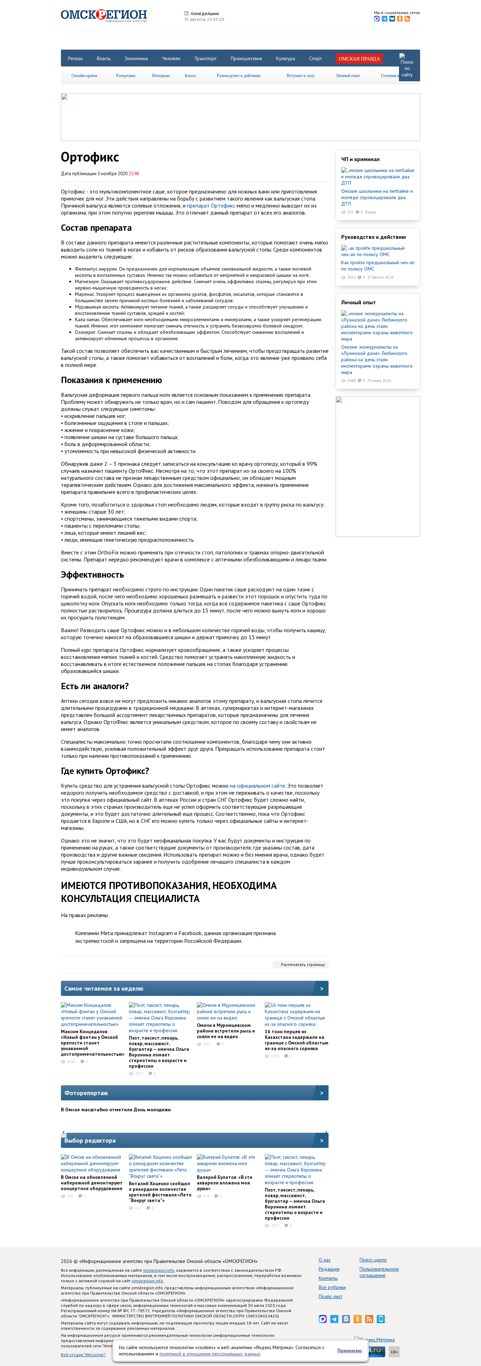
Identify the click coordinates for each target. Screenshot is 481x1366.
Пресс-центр (373, 1260)
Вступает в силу (301, 75)
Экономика (136, 58)
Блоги (190, 75)
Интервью (161, 75)
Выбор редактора (89, 1140)
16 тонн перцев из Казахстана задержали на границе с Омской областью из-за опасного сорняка (296, 1039)
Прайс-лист (330, 1296)
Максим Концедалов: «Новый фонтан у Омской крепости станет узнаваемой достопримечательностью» (93, 1042)
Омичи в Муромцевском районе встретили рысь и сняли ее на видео (226, 1031)
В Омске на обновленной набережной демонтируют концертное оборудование (92, 1183)
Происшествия (246, 58)
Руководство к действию (239, 75)
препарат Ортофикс (211, 205)
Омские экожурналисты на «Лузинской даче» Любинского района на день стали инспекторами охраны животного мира (377, 359)
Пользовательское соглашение (379, 1272)
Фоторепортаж (86, 1093)
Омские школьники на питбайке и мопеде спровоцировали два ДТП (377, 197)
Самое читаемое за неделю (103, 988)
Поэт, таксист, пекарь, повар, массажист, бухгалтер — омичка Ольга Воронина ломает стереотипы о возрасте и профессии (159, 1052)
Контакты (328, 1278)
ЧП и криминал (360, 159)
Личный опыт (348, 75)
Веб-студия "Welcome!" (83, 1354)
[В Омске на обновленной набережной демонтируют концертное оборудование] (92, 1163)
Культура (285, 58)
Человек (171, 58)
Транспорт (205, 58)
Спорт (315, 58)
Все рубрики (332, 1287)
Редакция (329, 1269)
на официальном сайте (257, 785)
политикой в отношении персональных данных (210, 1354)
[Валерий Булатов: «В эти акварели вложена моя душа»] (228, 1163)
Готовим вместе (395, 75)
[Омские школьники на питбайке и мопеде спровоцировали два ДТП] (377, 176)
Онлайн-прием (84, 75)
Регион (75, 58)
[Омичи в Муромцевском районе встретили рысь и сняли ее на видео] (228, 1011)
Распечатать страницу (303, 964)
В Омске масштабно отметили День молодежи (116, 1109)
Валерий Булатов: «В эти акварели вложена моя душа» (224, 1183)
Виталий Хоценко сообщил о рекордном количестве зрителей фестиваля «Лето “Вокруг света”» (160, 1191)
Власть (104, 58)
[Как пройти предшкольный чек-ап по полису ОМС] (377, 251)
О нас (325, 1260)
